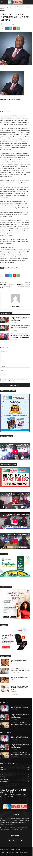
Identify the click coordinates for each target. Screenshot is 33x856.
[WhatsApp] (18, 28)
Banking (6, 7)
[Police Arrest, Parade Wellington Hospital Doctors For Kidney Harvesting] (4, 725)
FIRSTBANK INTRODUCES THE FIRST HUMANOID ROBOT (7, 286)
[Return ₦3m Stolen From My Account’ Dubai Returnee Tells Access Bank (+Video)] (4, 328)
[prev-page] (1, 342)
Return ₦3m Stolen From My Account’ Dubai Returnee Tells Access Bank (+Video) (20, 327)
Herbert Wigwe (15, 267)
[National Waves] (1, 24)
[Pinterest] (14, 28)
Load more (14, 694)
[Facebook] (7, 28)
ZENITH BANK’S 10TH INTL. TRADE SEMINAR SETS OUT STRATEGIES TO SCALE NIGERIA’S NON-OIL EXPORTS (20, 335)
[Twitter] (10, 28)
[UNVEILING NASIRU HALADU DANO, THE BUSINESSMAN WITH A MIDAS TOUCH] (4, 688)
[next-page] (4, 342)
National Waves (7, 24)
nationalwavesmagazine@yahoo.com (13, 829)
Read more (13, 824)
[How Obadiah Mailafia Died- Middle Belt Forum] (4, 680)
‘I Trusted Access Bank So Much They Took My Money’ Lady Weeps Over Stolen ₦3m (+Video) (20, 319)
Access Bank (7, 267)
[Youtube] (21, 840)
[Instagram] (13, 840)
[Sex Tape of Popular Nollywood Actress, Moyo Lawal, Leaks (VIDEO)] (4, 671)
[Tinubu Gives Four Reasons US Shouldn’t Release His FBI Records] (4, 708)
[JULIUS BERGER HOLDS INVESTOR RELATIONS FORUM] (4, 662)
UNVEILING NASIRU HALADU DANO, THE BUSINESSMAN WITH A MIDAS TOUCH (19, 688)
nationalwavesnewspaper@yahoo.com (17, 827)
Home (1, 7)
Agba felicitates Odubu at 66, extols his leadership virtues (23, 286)
